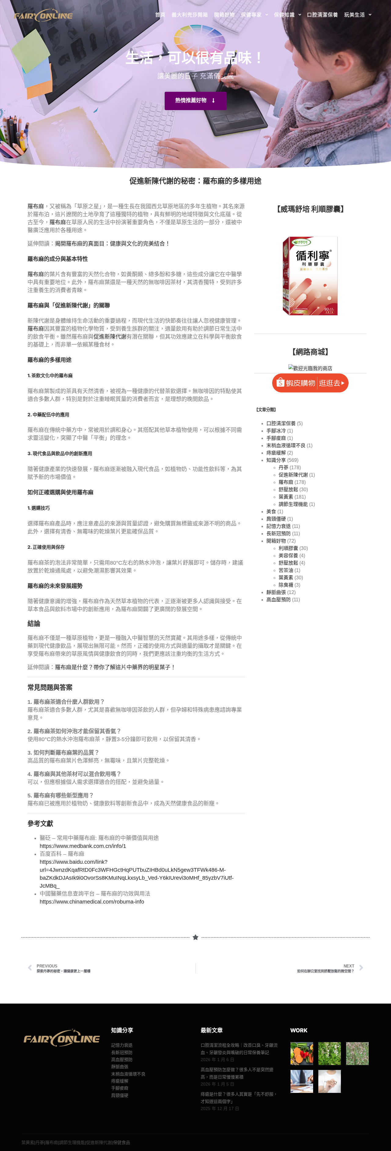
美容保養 (288, 555)
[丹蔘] (329, 1053)
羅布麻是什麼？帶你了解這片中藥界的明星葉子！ (115, 667)
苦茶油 (286, 570)
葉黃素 (286, 496)
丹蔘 (283, 467)
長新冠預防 (278, 533)
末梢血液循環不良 (285, 445)
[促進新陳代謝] (329, 1081)
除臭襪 (286, 585)
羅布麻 (35, 206)
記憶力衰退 (278, 526)
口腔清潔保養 (281, 423)
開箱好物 (276, 541)
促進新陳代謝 (71, 305)
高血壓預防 (278, 599)
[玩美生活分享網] (42, 15)
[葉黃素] (302, 1053)
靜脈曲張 (276, 592)
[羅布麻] (357, 1053)
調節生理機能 (293, 504)
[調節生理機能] (302, 1081)
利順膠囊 (288, 548)
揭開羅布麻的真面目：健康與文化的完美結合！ (112, 244)
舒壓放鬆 (288, 489)
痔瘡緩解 (276, 452)
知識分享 (276, 460)
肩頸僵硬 (276, 519)
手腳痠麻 (276, 438)
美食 (271, 511)
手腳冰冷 (276, 430)
